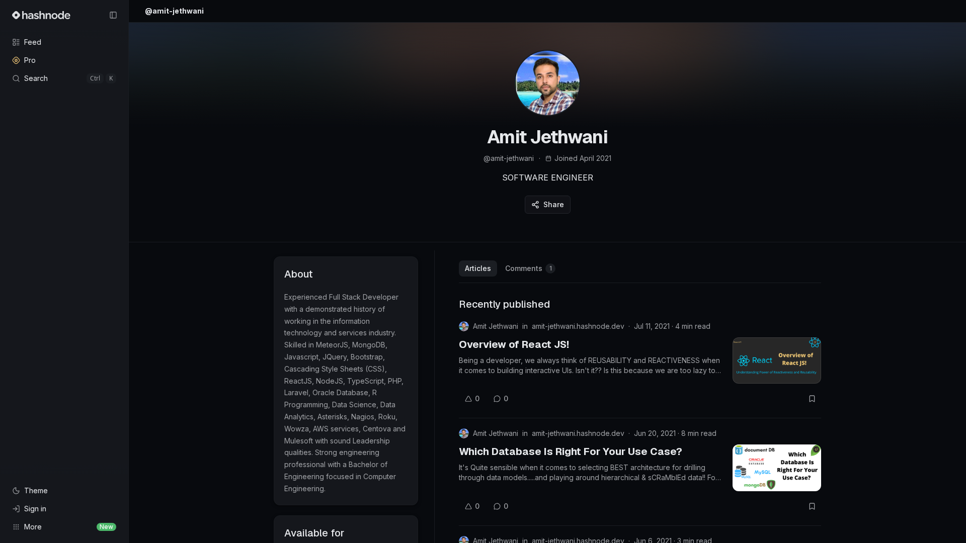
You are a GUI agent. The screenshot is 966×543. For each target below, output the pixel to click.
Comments (528, 268)
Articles (478, 268)
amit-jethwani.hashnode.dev (578, 326)
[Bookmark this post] (812, 399)
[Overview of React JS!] (777, 360)
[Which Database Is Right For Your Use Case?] (777, 467)
